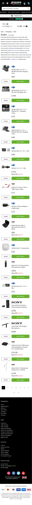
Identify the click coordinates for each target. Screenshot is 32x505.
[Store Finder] (7, 3)
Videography (8, 31)
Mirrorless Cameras (14, 12)
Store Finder (4, 410)
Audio (14, 31)
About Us (3, 408)
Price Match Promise (6, 456)
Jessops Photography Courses (8, 465)
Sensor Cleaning (5, 450)
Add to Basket (20, 81)
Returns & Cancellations (7, 430)
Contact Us (3, 423)
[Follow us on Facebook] (13, 473)
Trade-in (3, 445)
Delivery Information (6, 428)
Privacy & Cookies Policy (7, 432)
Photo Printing (4, 452)
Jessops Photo (4, 464)
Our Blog (17, 15)
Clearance (3, 415)
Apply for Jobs (4, 437)
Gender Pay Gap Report (7, 433)
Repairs (2, 449)
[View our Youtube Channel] (23, 473)
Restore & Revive (5, 447)
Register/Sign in (5, 406)
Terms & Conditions (6, 435)
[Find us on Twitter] (18, 473)
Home (2, 31)
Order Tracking (4, 426)
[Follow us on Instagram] (8, 473)
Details (6, 81)
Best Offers (3, 12)
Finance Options (5, 454)
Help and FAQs (4, 425)
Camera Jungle (4, 467)
